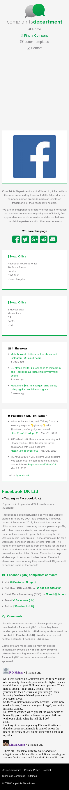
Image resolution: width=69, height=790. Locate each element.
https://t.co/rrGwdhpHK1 (25, 433)
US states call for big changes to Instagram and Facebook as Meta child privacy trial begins (36, 371)
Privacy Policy (32, 770)
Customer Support (24, 582)
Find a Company (35, 35)
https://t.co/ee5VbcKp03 (24, 450)
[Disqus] (34, 712)
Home (36, 29)
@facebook (22, 475)
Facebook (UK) (24, 600)
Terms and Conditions (13, 776)
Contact (36, 48)
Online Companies (11, 770)
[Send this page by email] (53, 239)
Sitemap (32, 776)
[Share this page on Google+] (34, 239)
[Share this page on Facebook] (16, 239)
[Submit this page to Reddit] (43, 239)
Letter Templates (36, 41)
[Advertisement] (34, 92)
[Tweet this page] (25, 239)
